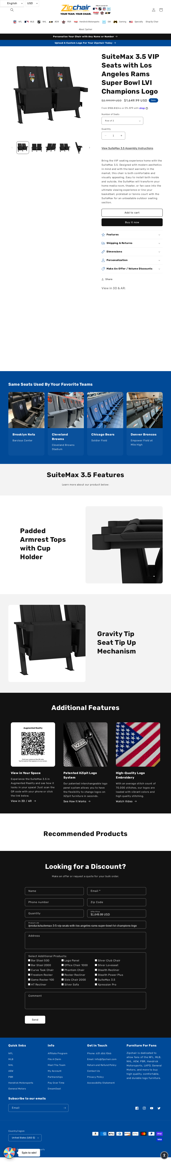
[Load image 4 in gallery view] (51, 147)
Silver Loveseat (108, 965)
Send (35, 1019)
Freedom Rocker (42, 974)
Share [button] (108, 279)
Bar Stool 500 (40, 960)
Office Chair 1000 (76, 965)
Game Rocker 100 (42, 979)
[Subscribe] (64, 1108)
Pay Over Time (56, 1082)
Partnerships (55, 1077)
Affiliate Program (57, 1053)
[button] (12, 10)
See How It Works (74, 801)
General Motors (17, 1088)
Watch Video (124, 801)
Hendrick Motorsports (20, 1082)
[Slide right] (89, 147)
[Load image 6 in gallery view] (79, 147)
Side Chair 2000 (75, 979)
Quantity (106, 129)
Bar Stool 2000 (41, 965)
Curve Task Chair (42, 970)
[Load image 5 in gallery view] (65, 147)
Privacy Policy (95, 1077)
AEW (10, 1071)
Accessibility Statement (101, 1082)
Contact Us (93, 1071)
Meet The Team (56, 1065)
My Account (54, 1071)
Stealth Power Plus (110, 974)
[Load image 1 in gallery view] (23, 147)
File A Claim (54, 1059)
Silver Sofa (71, 984)
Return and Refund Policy (101, 1065)
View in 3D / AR (21, 801)
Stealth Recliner (108, 970)
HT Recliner (38, 984)
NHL (10, 1065)
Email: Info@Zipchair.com (101, 1059)
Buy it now (132, 222)
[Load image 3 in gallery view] (37, 147)
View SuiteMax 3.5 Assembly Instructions (127, 148)
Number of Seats (110, 114)
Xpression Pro (107, 984)
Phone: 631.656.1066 (99, 1053)
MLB (10, 1059)
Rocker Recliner (74, 974)
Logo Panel (71, 960)
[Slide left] (12, 147)
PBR (10, 1077)
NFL (10, 1053)
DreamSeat (54, 1088)
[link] (26, 410)
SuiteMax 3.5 (106, 979)
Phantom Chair (74, 970)
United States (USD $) (23, 1137)
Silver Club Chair (109, 960)
